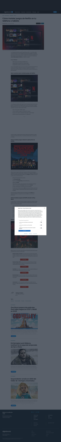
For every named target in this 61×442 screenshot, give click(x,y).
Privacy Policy (35, 233)
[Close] (45, 208)
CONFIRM (24, 230)
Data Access (30, 233)
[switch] (41, 222)
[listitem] (30, 220)
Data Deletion (26, 233)
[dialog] (30, 221)
